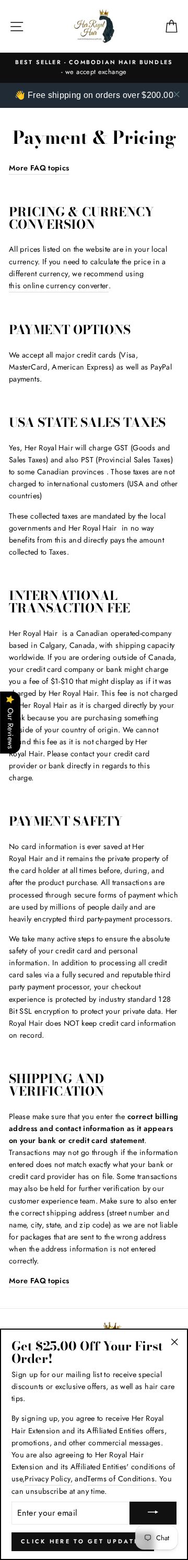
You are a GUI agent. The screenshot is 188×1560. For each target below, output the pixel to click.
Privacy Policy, (48, 1478)
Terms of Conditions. (122, 1478)
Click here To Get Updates (83, 1541)
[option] (94, 68)
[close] (176, 94)
